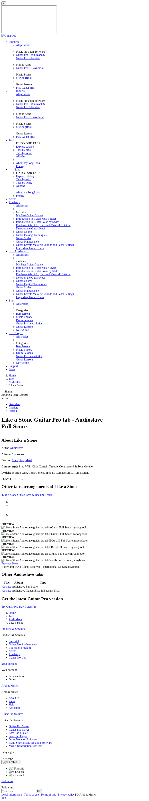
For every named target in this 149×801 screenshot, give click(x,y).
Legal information (12, 794)
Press (12, 701)
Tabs (11, 140)
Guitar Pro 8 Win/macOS (30, 54)
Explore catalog (25, 146)
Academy (14, 202)
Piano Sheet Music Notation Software (30, 742)
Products (14, 41)
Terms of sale (49, 794)
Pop (21, 460)
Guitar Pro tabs (17, 657)
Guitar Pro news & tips (29, 323)
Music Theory (24, 316)
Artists (12, 199)
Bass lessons (23, 313)
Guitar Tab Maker (19, 726)
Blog (11, 300)
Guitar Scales (23, 238)
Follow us (7, 781)
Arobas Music (9, 685)
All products (23, 45)
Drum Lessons (24, 320)
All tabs (20, 156)
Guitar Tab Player (19, 729)
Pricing (20, 166)
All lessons (22, 205)
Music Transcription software (25, 746)
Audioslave (16, 447)
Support (13, 366)
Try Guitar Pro (9, 606)
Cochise (6, 586)
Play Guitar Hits (25, 87)
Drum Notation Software (23, 739)
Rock (15, 460)
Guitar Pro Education (28, 58)
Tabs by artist (23, 149)
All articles (22, 303)
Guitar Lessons (24, 326)
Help (11, 704)
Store (12, 369)
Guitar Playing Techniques (31, 235)
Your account (9, 663)
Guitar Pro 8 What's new (23, 644)
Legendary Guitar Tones (30, 248)
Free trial (14, 641)
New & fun (22, 330)
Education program (20, 647)
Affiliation (15, 707)
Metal (28, 460)
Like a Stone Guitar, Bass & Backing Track (27, 494)
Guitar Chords (24, 231)
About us (14, 697)
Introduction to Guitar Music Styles (36, 218)
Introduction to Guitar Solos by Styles (37, 221)
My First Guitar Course (29, 215)
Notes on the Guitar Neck (30, 228)
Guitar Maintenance (27, 241)
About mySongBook (28, 162)
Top (3, 797)
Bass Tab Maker (18, 732)
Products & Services (13, 628)
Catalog (13, 407)
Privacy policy (66, 794)
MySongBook (24, 77)
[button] (6, 563)
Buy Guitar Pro (28, 606)
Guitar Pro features (12, 713)
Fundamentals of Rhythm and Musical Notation (43, 225)
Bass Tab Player (18, 736)
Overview (14, 404)
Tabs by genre (24, 153)
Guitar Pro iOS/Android (30, 68)
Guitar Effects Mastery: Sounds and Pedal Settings (45, 244)
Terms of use (31, 794)
